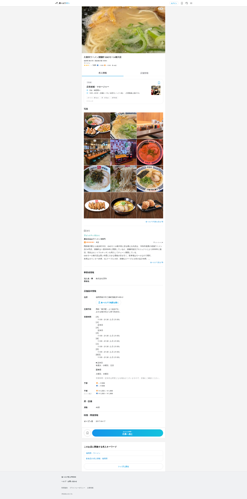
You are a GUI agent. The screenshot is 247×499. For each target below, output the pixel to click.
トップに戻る (123, 466)
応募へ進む (127, 433)
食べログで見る (155, 262)
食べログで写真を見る (153, 221)
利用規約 (64, 488)
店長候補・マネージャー (97, 87)
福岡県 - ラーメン (93, 453)
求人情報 (103, 72)
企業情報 (90, 488)
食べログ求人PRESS (68, 477)
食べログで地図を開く (110, 302)
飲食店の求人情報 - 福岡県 (97, 458)
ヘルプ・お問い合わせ (69, 481)
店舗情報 (144, 72)
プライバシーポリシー (77, 488)
